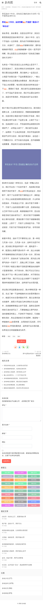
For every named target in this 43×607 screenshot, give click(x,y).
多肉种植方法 (6, 353)
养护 (8, 326)
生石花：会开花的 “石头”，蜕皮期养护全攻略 (17, 565)
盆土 (24, 22)
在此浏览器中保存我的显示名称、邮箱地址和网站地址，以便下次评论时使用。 (20, 454)
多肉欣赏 (5, 588)
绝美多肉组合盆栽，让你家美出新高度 (16, 365)
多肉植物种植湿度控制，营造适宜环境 (16, 378)
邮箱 (4, 433)
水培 (33, 498)
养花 (9, 336)
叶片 (21, 472)
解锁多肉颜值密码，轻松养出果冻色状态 (16, 388)
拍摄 (7, 483)
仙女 (33, 491)
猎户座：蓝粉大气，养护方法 (12, 523)
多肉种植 (8, 7)
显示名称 (5, 425)
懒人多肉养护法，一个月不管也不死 (15, 375)
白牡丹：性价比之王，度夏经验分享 (14, 516)
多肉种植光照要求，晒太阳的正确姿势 (16, 381)
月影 (33, 494)
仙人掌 (21, 480)
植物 (21, 45)
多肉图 (24, 603)
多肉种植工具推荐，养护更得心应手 (15, 372)
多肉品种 (5, 583)
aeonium (20, 505)
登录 (35, 2)
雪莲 (33, 487)
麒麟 (20, 494)
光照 (10, 322)
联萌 (33, 480)
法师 (7, 491)
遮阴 (33, 483)
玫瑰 (7, 498)
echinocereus (21, 498)
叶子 (33, 501)
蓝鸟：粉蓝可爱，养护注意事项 (12, 558)
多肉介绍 (5, 578)
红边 (7, 505)
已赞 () (22, 341)
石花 (20, 487)
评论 (4, 405)
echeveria (7, 476)
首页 (3, 7)
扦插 (7, 494)
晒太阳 (7, 501)
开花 (16, 49)
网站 (3, 442)
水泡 (21, 191)
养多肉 (7, 487)
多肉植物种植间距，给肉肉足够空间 (15, 369)
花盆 (5, 89)
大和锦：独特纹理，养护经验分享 (13, 537)
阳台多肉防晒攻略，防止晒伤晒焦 (14, 385)
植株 (20, 483)
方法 (14, 336)
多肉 (7, 472)
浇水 (7, 22)
